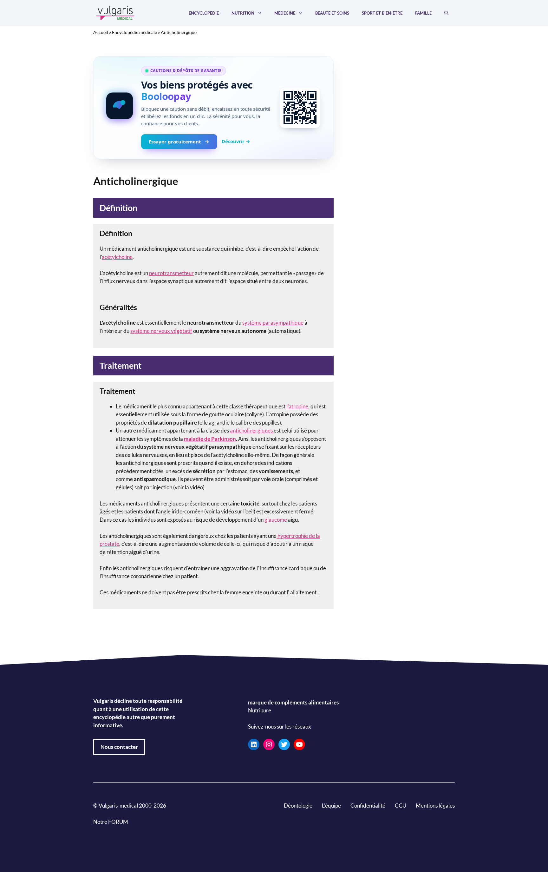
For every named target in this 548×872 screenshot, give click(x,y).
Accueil (100, 32)
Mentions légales (435, 805)
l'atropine (297, 406)
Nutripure (259, 710)
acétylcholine (117, 257)
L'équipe (331, 805)
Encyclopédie (204, 13)
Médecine (284, 13)
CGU (400, 805)
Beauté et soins (332, 13)
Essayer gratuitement (175, 141)
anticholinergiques (251, 430)
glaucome (276, 519)
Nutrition (243, 13)
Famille (423, 13)
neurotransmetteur (171, 273)
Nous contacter (119, 746)
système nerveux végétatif (161, 330)
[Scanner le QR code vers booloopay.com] (300, 107)
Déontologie (298, 805)
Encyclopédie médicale (134, 32)
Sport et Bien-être (382, 13)
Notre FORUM (110, 821)
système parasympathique (272, 322)
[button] (446, 13)
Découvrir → (236, 141)
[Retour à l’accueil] (115, 12)
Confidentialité (367, 805)
